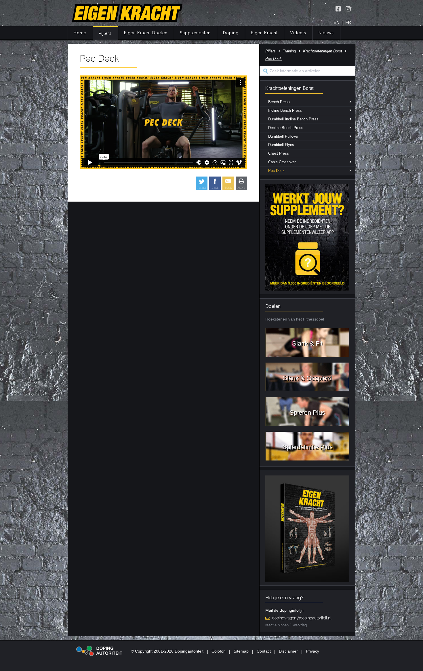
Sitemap (241, 651)
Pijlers (105, 33)
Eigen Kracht (264, 33)
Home (80, 33)
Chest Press (278, 153)
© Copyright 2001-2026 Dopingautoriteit (167, 651)
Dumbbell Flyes (281, 145)
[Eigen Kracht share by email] (228, 183)
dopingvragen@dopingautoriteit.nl (301, 618)
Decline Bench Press (285, 128)
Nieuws (326, 33)
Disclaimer (288, 651)
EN (337, 22)
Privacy (312, 651)
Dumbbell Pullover (283, 136)
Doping (231, 33)
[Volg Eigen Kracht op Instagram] (348, 8)
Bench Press (279, 102)
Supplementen (195, 33)
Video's (298, 33)
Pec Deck (276, 170)
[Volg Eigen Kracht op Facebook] (338, 8)
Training (289, 51)
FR (348, 22)
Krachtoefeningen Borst (322, 51)
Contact (264, 651)
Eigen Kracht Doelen (145, 33)
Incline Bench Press (285, 110)
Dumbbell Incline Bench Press (293, 119)
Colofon (219, 651)
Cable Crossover (282, 162)
